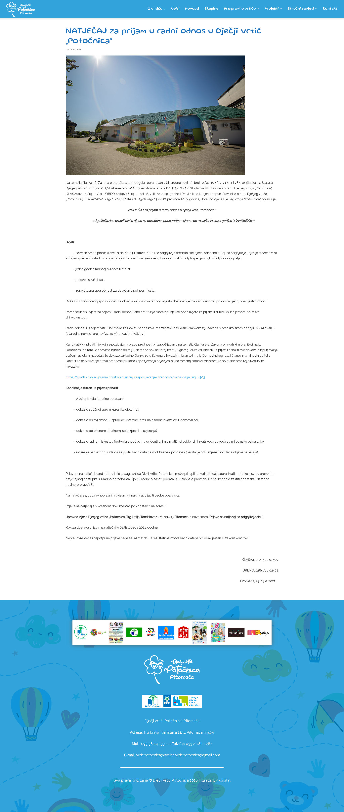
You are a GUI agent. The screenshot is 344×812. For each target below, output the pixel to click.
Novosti (192, 8)
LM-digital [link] (221, 780)
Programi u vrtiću (240, 8)
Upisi (175, 8)
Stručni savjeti (301, 8)
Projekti (272, 8)
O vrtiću (155, 8)
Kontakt (330, 8)
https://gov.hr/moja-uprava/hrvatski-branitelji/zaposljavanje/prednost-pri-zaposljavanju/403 (135, 377)
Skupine (211, 8)
